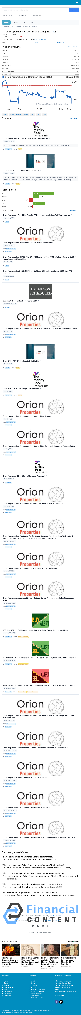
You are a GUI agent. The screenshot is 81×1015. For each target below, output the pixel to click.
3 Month (25, 114)
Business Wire (8, 251)
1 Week (11, 114)
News (12, 26)
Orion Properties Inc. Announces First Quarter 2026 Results (27, 416)
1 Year (32, 114)
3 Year (38, 114)
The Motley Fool (8, 149)
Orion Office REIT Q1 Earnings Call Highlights (22, 361)
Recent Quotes (7, 15)
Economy (20, 691)
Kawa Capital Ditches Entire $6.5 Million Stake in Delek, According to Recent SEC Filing (39, 685)
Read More (73, 210)
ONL (52, 31)
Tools (32, 22)
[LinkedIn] (43, 926)
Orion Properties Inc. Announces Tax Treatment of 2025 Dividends (30, 568)
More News (73, 118)
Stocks (16, 22)
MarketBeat (7, 183)
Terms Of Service (59, 920)
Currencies (18, 26)
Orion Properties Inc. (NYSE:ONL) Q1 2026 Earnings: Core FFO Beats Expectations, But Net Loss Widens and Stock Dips (39, 258)
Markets (6, 22)
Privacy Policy (46, 920)
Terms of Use (43, 1010)
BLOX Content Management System (15, 1012)
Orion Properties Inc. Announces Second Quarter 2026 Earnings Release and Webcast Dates (40, 328)
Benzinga (7, 307)
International (26, 26)
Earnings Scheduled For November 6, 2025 (21, 301)
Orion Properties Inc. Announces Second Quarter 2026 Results (28, 243)
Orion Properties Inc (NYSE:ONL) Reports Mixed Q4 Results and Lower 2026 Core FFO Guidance (37, 272)
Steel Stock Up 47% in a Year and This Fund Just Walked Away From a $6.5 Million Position (40, 658)
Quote (14, 42)
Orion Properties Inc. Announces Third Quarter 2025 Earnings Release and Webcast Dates (39, 837)
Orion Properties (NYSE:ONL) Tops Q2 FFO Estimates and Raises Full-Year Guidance (37, 215)
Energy (24, 691)
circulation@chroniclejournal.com (66, 991)
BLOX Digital (28, 1012)
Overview (6, 26)
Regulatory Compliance (23, 636)
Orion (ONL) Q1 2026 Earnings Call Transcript (22, 388)
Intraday (5, 114)
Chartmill (7, 221)
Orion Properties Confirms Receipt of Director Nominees (25, 777)
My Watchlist (22, 15)
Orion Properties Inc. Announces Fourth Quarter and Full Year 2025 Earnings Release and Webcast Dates (38, 716)
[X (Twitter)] (33, 926)
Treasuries (34, 26)
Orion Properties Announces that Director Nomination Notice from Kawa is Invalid (35, 748)
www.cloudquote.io (55, 916)
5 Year (44, 114)
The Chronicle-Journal (14, 1010)
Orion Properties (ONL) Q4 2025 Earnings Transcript (25, 476)
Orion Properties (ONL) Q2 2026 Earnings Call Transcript (26, 138)
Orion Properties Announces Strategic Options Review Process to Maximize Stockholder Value (38, 599)
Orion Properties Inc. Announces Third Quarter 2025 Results (27, 807)
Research (60, 42)
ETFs (24, 22)
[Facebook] (38, 926)
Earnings (20, 149)
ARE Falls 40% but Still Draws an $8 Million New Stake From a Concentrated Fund (36, 630)
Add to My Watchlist (40, 39)
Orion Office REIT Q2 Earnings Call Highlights (22, 170)
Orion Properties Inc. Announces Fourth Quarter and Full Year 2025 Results (33, 503)
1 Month (18, 114)
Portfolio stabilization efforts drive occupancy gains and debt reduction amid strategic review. (37, 145)
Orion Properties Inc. (10, 248)
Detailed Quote (72, 47)
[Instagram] (48, 926)
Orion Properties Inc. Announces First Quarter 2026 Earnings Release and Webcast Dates (39, 446)
